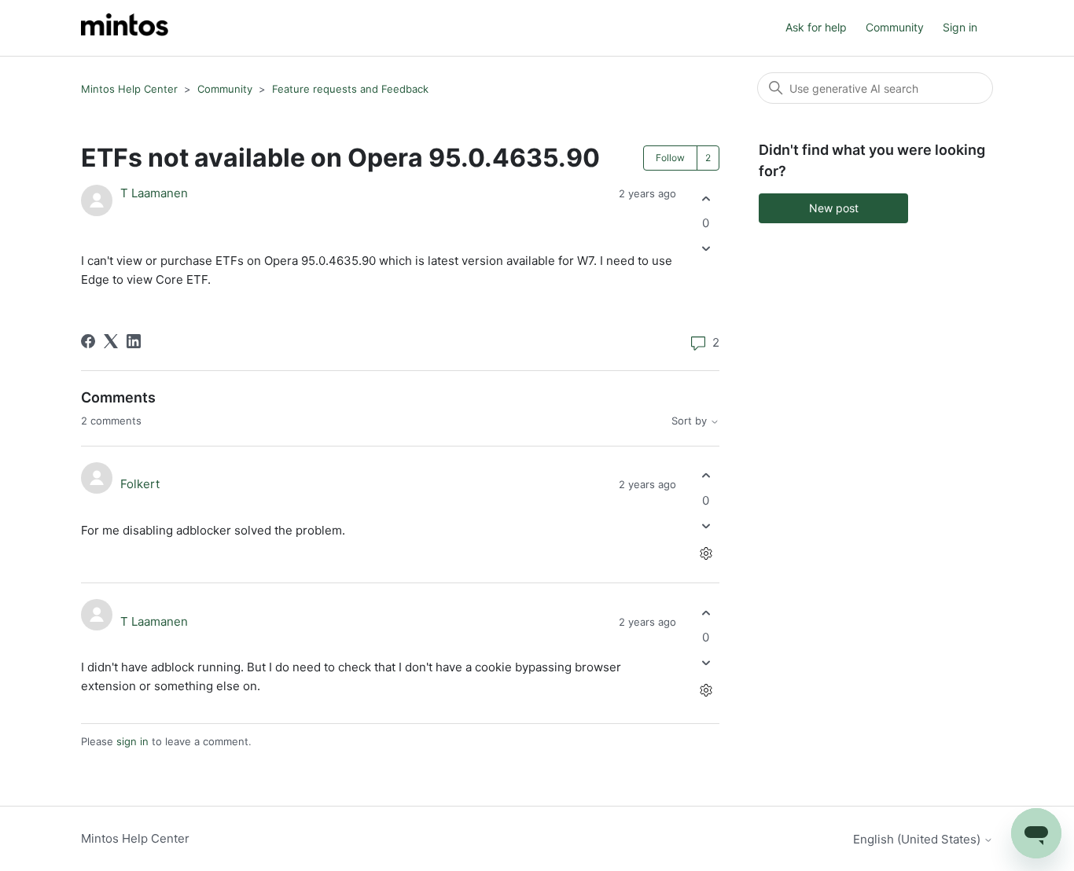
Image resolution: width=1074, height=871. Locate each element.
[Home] (124, 27)
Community (895, 27)
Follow (670, 158)
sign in (132, 741)
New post (834, 208)
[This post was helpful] (705, 198)
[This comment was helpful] (705, 476)
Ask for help (816, 27)
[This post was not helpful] (705, 249)
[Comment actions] (705, 553)
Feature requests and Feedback (350, 89)
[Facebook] (88, 341)
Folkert (140, 483)
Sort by (690, 421)
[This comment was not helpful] (705, 525)
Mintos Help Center (129, 89)
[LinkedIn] (134, 341)
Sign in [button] (960, 27)
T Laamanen (154, 193)
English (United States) (918, 839)
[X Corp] (111, 341)
